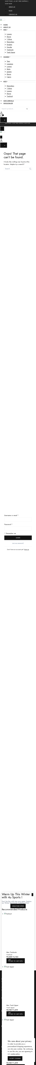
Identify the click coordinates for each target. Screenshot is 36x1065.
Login (18, 538)
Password (11, 524)
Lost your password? (18, 543)
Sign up (26, 549)
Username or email (14, 515)
